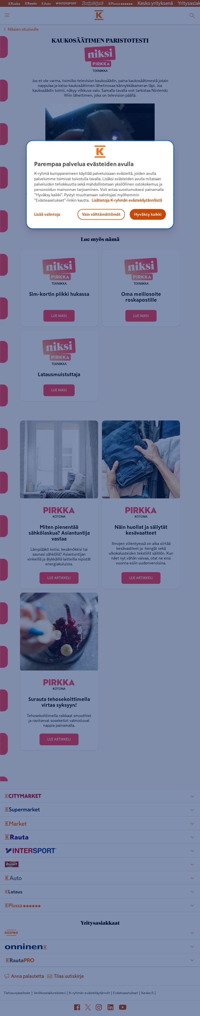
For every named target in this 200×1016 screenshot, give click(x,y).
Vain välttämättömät (101, 214)
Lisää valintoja (47, 214)
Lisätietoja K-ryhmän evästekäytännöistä (126, 200)
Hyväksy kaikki (147, 214)
